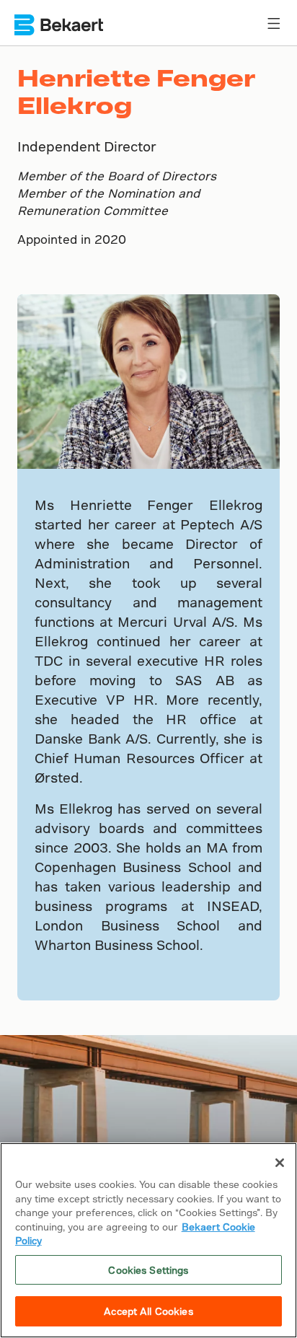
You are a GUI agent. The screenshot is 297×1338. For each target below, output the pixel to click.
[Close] (280, 1163)
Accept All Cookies (148, 1311)
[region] (148, 1240)
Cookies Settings (148, 1269)
